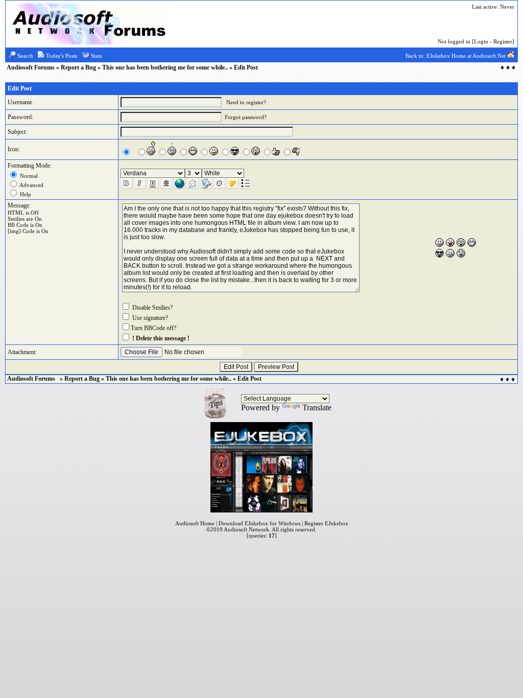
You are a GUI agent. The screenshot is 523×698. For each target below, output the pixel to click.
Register (502, 41)
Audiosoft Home (195, 523)
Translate (316, 407)
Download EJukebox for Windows (259, 523)
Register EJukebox (326, 523)
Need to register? (246, 102)
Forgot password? (246, 117)
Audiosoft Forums (31, 67)
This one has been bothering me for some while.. (165, 67)
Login (481, 41)
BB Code (18, 225)
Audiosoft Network (246, 529)
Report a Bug (78, 67)
